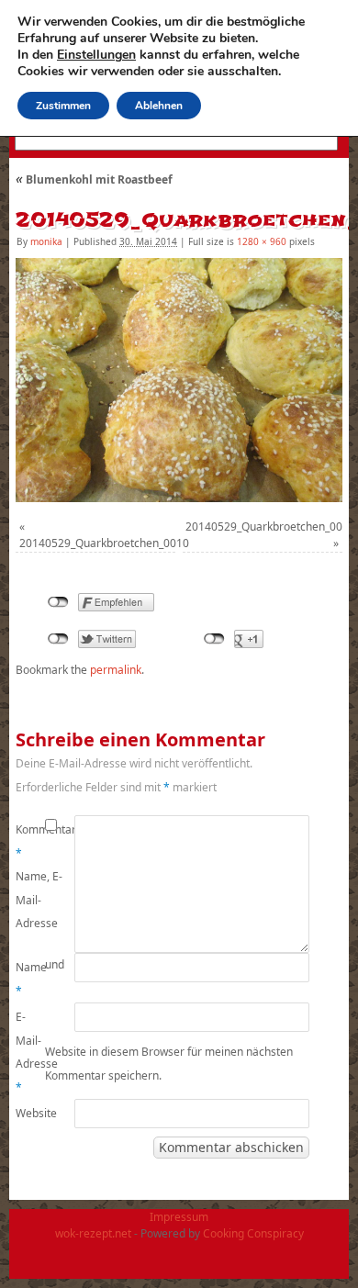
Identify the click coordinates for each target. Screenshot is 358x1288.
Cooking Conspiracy (253, 1233)
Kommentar (30, 841)
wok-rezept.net (93, 1233)
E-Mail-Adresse (30, 1052)
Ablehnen (159, 105)
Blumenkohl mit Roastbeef (94, 179)
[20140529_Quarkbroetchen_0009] (178, 380)
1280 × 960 (261, 241)
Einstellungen (96, 55)
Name (30, 979)
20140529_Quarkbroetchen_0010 (104, 543)
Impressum (179, 1217)
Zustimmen (63, 105)
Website (30, 1113)
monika (46, 241)
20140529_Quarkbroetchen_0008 (270, 526)
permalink (115, 670)
